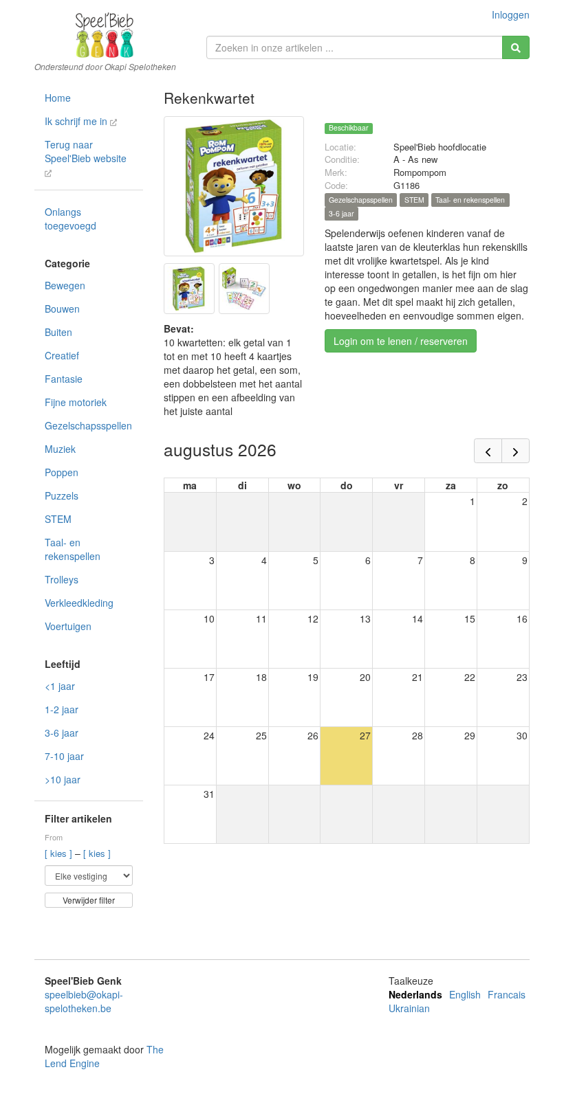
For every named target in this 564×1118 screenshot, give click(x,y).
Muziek (60, 449)
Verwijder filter (89, 900)
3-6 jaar (61, 732)
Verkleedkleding (79, 603)
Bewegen (65, 285)
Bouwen (62, 308)
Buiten (58, 332)
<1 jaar (60, 686)
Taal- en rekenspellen (72, 549)
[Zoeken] (516, 47)
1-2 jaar (61, 709)
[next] (515, 450)
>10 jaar (62, 779)
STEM (58, 519)
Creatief (62, 355)
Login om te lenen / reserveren (401, 341)
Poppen (61, 472)
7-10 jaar (64, 756)
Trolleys (61, 579)
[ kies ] (60, 853)
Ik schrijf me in (77, 121)
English (465, 994)
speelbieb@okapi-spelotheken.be (84, 1001)
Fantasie (64, 378)
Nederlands (415, 994)
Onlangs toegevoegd (70, 218)
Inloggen (511, 14)
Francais (506, 994)
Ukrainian (409, 1008)
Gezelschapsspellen (88, 425)
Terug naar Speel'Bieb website (86, 151)
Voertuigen (68, 626)
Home (58, 97)
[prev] (488, 450)
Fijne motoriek (76, 402)
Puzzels (61, 495)
